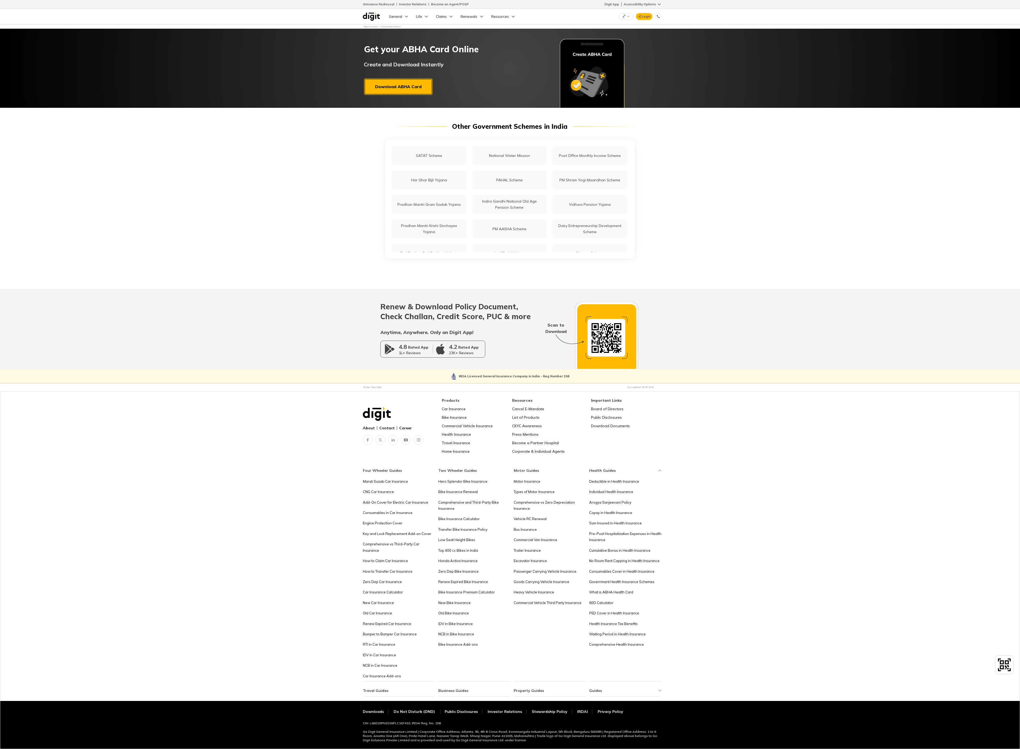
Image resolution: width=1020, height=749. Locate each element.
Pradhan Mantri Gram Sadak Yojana (429, 204)
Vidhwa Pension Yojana (590, 204)
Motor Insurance (527, 481)
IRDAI (582, 711)
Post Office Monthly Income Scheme (590, 155)
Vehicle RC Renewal (530, 519)
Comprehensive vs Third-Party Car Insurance (391, 547)
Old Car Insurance (377, 613)
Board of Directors (607, 408)
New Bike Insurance (454, 603)
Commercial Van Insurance (535, 540)
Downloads (373, 711)
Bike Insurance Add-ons (458, 644)
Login (646, 16)
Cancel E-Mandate (528, 408)
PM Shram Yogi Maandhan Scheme (589, 180)
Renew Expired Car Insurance (387, 624)
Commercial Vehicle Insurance (467, 425)
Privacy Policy (610, 711)
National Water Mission (509, 155)
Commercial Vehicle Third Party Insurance (547, 603)
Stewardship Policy (549, 711)
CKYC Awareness (527, 425)
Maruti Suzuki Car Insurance (385, 481)
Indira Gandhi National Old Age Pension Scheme (509, 204)
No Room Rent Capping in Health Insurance (624, 561)
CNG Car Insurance (378, 492)
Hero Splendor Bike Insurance (462, 481)
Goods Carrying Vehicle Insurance (541, 582)
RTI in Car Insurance (379, 644)
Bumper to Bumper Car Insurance (390, 634)
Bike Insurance (454, 417)
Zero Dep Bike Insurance (458, 571)
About (369, 428)
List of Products (525, 417)
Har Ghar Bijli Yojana (429, 180)
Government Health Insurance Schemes (621, 582)
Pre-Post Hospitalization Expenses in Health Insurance (625, 537)
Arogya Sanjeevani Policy (610, 502)
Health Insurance (456, 434)
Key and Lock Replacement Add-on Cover (397, 534)
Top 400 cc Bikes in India (458, 550)
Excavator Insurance (530, 561)
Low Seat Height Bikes (456, 540)
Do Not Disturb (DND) (415, 711)
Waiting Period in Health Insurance (617, 634)
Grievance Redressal (378, 4)
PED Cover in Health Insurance (614, 613)
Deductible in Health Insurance (614, 481)
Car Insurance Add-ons (382, 676)
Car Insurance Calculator (383, 592)
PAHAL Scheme (509, 180)
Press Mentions (525, 434)
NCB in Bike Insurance (456, 634)
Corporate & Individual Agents (538, 451)
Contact (387, 428)
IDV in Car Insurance (379, 655)
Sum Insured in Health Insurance (615, 523)
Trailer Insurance (527, 550)
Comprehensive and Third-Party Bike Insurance (468, 505)
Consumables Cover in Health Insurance (621, 571)
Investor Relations (413, 4)
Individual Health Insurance (611, 492)
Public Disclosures (606, 417)
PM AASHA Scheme (509, 228)
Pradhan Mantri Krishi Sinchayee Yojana (429, 228)
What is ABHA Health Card (611, 592)
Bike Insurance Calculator (459, 519)
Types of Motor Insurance (534, 492)
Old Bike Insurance (453, 613)
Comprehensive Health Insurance (616, 644)
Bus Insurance (525, 529)
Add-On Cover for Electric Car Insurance (395, 502)
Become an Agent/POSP (450, 4)
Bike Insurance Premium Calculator (466, 592)
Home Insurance (456, 451)
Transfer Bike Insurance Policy (462, 529)
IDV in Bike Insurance (455, 624)
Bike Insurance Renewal (458, 492)
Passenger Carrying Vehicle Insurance (545, 571)
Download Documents (610, 425)
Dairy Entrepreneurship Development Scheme (589, 228)
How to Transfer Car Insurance (388, 571)
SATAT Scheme (429, 155)
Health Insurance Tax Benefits (613, 624)
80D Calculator (601, 603)
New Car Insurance (378, 603)
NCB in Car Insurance (380, 665)
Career (405, 428)
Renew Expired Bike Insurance (463, 582)
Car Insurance (454, 408)
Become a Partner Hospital (535, 442)
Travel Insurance (456, 442)
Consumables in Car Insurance (388, 513)
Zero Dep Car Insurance (382, 582)
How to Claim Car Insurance (385, 561)
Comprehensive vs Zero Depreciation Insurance (544, 505)
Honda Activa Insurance (458, 561)
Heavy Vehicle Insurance (534, 592)
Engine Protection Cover (382, 523)
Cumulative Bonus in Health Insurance (620, 550)
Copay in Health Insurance (610, 513)
